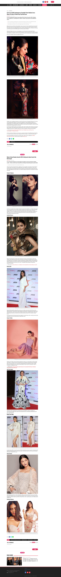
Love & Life (35, 5)
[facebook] (43, 2)
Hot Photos (44, 5)
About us (26, 568)
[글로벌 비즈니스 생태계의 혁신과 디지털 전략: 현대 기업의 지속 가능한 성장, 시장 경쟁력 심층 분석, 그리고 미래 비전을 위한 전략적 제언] (14, 561)
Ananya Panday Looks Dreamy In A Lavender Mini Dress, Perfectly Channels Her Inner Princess (21, 367)
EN (51, 1)
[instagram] (47, 2)
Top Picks (30, 5)
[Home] (8, 5)
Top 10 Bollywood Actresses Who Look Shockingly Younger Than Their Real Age (18, 24)
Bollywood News (15, 5)
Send (35, 151)
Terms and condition (27, 569)
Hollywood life (21, 5)
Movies (11, 5)
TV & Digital (39, 5)
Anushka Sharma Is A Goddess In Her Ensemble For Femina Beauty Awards (24, 264)
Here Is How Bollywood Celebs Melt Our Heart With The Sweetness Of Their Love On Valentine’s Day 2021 (22, 21)
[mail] (49, 2)
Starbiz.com (25, 136)
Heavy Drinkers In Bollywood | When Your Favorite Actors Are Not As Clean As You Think (19, 22)
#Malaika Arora (13, 141)
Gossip (27, 5)
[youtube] (45, 2)
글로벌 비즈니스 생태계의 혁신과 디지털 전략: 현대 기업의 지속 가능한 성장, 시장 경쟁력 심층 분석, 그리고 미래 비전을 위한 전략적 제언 (30, 560)
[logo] (10, 1)
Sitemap (26, 570)
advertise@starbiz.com (11, 572)
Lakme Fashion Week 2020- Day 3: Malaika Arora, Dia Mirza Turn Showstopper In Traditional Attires (20, 130)
